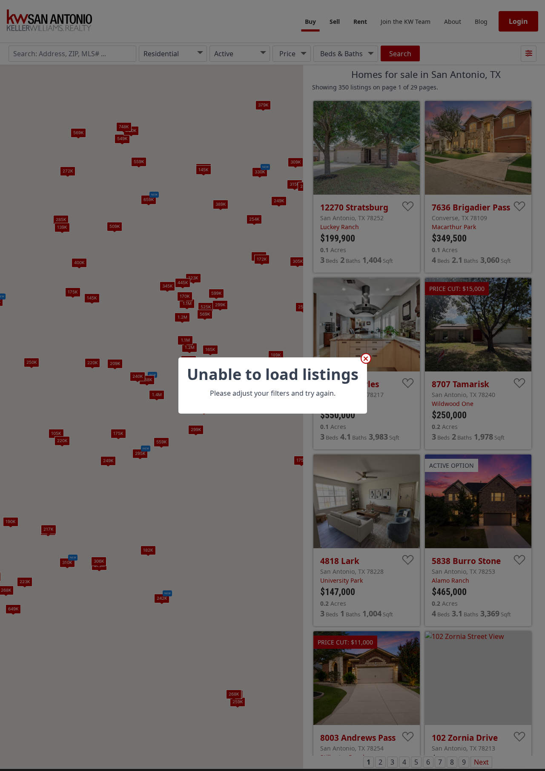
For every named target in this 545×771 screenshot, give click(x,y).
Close (366, 358)
